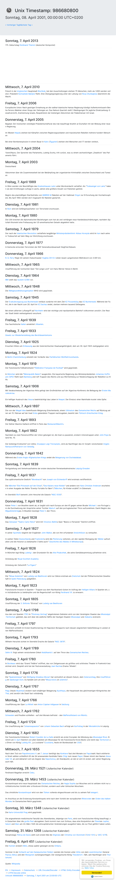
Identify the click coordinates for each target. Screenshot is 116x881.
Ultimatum (70, 410)
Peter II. (43, 511)
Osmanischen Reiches (79, 652)
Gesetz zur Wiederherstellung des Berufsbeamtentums (28, 335)
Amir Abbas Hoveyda (80, 233)
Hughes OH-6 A (49, 258)
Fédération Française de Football (49, 368)
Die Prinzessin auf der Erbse (29, 486)
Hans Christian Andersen (90, 486)
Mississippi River (100, 737)
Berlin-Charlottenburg (16, 357)
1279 (104, 835)
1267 (99, 835)
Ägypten (53, 142)
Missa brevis (51, 680)
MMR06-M (46, 195)
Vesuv (30, 399)
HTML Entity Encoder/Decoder (74, 870)
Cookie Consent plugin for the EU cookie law (96, 876)
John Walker (46, 533)
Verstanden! (97, 872)
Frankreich (39, 539)
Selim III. (8, 652)
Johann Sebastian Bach (54, 726)
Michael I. (93, 505)
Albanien (39, 324)
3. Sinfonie (25, 603)
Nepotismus (50, 759)
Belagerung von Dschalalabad (68, 457)
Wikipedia (16, 864)
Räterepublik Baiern (32, 374)
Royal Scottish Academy (28, 559)
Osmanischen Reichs (87, 410)
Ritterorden (86, 798)
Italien (23, 324)
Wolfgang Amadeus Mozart (38, 677)
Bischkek (42, 91)
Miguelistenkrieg (12, 511)
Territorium (104, 740)
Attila (78, 852)
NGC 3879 (59, 641)
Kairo (46, 142)
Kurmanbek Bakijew (26, 94)
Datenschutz (29, 870)
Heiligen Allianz (88, 590)
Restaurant (52, 424)
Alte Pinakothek (59, 553)
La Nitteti (29, 704)
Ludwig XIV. (26, 742)
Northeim (39, 310)
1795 (26, 614)
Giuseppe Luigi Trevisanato (48, 444)
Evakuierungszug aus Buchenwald (23, 302)
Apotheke (17, 533)
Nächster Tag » (26, 25)
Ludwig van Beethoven (37, 576)
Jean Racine (56, 666)
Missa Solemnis (16, 576)
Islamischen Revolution (26, 233)
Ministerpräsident (63, 233)
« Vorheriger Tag (12, 25)
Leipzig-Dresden (83, 468)
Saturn (8, 824)
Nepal (17, 133)
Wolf (18, 494)
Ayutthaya (61, 691)
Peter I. (14, 505)
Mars (17, 824)
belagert (94, 792)
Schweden (9, 715)
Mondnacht (37, 479)
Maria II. (52, 508)
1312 (93, 835)
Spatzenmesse (15, 677)
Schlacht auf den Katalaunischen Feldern (36, 852)
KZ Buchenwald (89, 302)
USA (79, 742)
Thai (7, 693)
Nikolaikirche (94, 726)
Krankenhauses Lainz (47, 186)
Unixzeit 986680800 (14, 875)
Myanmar (20, 691)
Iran (98, 233)
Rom (9, 209)
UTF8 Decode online (17, 873)
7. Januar (44, 753)
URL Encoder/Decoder (48, 870)
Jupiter (106, 821)
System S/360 (23, 280)
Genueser (13, 522)
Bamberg (28, 377)
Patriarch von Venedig (24, 446)
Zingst (77, 195)
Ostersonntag (89, 677)
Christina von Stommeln (74, 835)
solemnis (63, 680)
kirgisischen (22, 91)
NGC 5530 (56, 494)
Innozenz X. (32, 753)
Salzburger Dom (17, 680)
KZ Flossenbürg (72, 302)
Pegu (7, 691)
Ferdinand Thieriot (27, 45)
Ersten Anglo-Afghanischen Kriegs (31, 457)
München (11, 374)
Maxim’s (60, 424)
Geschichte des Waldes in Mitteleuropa (66, 542)
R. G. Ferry (9, 258)
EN (6, 870)
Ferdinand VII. (66, 592)
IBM (6, 280)
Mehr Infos (89, 867)
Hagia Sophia (69, 783)
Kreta (35, 413)
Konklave (64, 753)
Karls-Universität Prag (18, 812)
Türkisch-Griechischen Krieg (91, 413)
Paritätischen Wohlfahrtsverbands (64, 357)
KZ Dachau (42, 304)
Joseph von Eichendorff (57, 479)
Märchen (12, 486)
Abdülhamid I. (47, 652)
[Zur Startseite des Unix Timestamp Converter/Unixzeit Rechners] (10, 10)
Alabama (88, 617)
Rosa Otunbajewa (89, 94)
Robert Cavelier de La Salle (41, 737)
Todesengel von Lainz (96, 186)
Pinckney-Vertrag (39, 614)
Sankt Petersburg (18, 579)
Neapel (62, 399)
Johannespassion (31, 726)
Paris (70, 818)
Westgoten (29, 855)
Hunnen (12, 846)
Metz (25, 846)
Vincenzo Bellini (50, 522)
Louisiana (49, 742)
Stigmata (56, 835)
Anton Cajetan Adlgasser (48, 704)
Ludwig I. (29, 553)
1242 (88, 835)
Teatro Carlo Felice (26, 522)
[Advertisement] (58, 66)
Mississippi (75, 617)
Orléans (57, 846)
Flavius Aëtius (11, 855)
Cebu (32, 772)
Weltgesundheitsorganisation (21, 291)
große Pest (29, 821)
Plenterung (57, 539)
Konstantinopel (24, 792)
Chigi (65, 756)
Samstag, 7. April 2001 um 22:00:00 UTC (44, 875)
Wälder (101, 539)
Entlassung (27, 346)
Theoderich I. (77, 855)
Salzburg (65, 704)
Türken (46, 792)
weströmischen (95, 852)
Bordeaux (11, 663)
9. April (17, 740)
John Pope (104, 435)
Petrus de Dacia (24, 835)
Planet (97, 821)
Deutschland (24, 539)
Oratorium (76, 576)
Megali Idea (21, 410)
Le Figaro (32, 565)
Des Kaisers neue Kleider (54, 486)
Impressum (16, 870)
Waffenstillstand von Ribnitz (75, 715)
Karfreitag (78, 726)
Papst (24, 753)
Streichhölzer (79, 533)
